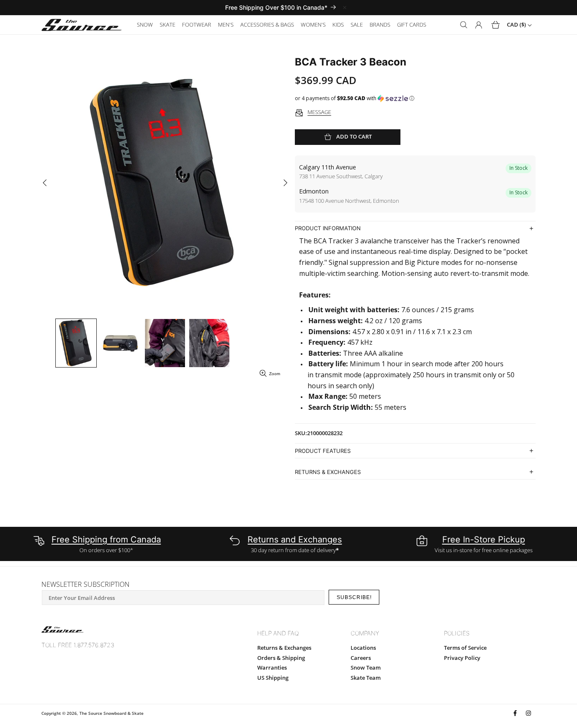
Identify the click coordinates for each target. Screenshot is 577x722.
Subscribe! (354, 597)
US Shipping (272, 677)
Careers (361, 658)
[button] (144, 25)
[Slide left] (44, 183)
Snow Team (366, 667)
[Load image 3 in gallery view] (165, 343)
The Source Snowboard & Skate (111, 713)
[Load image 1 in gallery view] (76, 343)
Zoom (274, 373)
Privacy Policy (462, 658)
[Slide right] (285, 183)
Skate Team (366, 677)
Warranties (272, 667)
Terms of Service (465, 647)
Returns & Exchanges (284, 647)
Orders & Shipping (281, 658)
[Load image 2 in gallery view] (121, 343)
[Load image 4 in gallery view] (209, 343)
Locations (363, 647)
